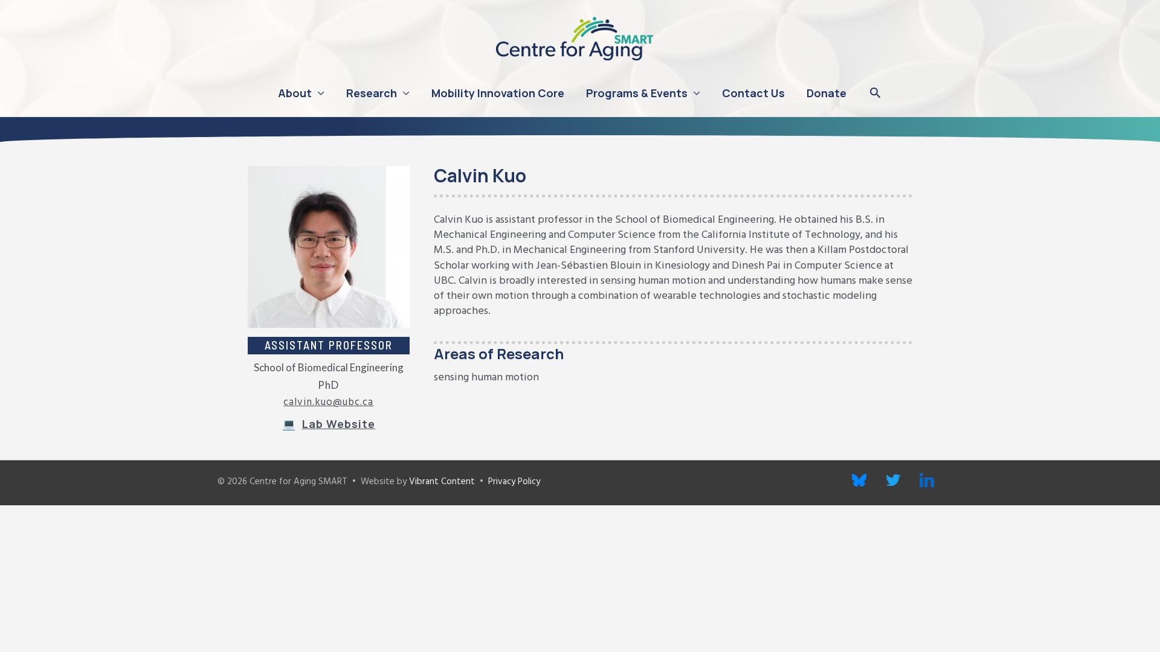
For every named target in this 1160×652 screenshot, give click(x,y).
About (295, 93)
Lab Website (338, 424)
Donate (826, 93)
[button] (875, 93)
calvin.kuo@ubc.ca (328, 402)
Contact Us (753, 93)
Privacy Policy (514, 482)
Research (371, 93)
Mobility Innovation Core (497, 93)
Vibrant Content (442, 482)
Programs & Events (637, 93)
